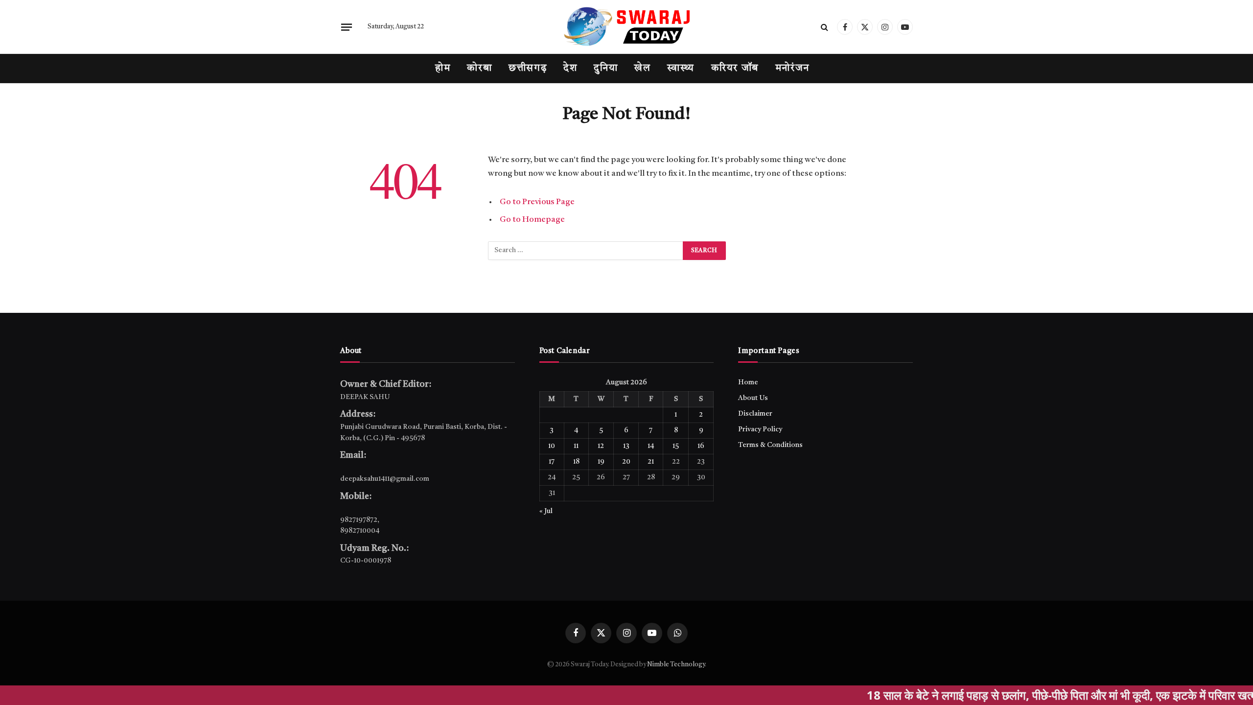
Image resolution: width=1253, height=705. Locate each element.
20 (626, 461)
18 (576, 461)
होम (442, 68)
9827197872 (358, 520)
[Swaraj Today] (626, 27)
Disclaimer (755, 413)
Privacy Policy (760, 429)
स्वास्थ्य (680, 68)
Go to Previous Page (537, 202)
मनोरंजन (792, 68)
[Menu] (346, 27)
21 (651, 461)
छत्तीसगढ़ (528, 68)
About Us (753, 398)
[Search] (824, 27)
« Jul (546, 511)
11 (576, 446)
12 (601, 446)
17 (552, 461)
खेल (642, 68)
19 (601, 461)
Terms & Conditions (770, 445)
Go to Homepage (532, 219)
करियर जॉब (735, 68)
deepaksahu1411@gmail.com (384, 478)
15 (676, 446)
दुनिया (606, 68)
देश (570, 68)
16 (700, 446)
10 (551, 446)
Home (748, 382)
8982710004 (359, 530)
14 (651, 446)
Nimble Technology (676, 664)
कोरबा (479, 68)
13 (626, 446)
